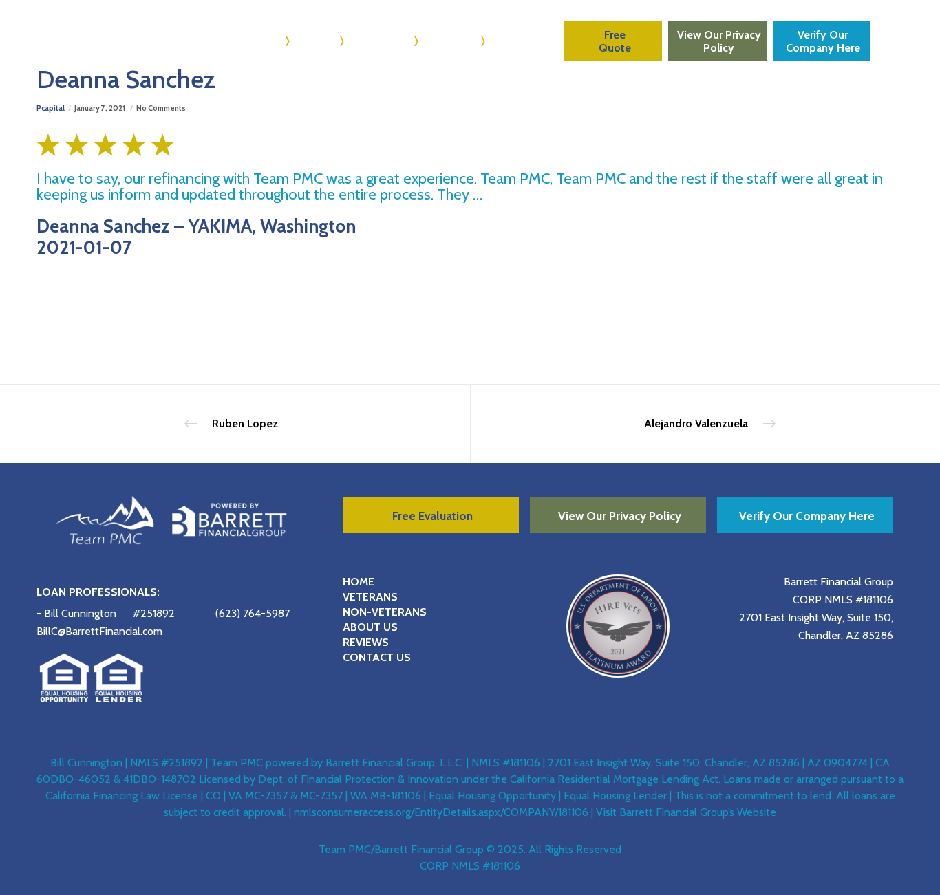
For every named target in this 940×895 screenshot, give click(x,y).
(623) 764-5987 (252, 613)
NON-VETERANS (385, 611)
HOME (358, 581)
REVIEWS (366, 642)
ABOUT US (370, 627)
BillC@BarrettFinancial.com (99, 631)
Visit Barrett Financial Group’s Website (686, 812)
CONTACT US (377, 657)
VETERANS (370, 596)
